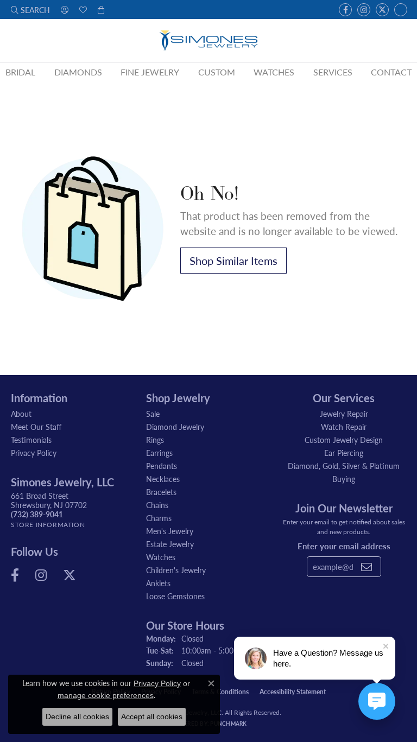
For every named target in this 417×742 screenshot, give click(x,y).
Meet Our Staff (36, 426)
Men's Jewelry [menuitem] (169, 530)
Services (332, 72)
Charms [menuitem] (159, 517)
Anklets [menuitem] (158, 583)
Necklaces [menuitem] (163, 478)
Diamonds (78, 72)
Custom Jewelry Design (344, 439)
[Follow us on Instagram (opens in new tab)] (363, 9)
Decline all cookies (77, 716)
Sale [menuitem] (153, 413)
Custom (216, 72)
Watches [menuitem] (160, 556)
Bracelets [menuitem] (161, 491)
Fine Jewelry (150, 72)
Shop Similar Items (233, 260)
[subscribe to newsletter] (366, 566)
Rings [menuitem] (155, 439)
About (21, 413)
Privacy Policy (33, 452)
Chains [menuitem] (157, 504)
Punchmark (228, 723)
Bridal (20, 72)
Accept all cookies (151, 716)
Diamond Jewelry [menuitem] (175, 426)
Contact (391, 72)
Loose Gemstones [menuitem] (175, 596)
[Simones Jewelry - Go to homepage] (208, 40)
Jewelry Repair (344, 413)
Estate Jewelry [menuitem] (170, 543)
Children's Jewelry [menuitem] (176, 570)
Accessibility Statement (293, 691)
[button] (30, 9)
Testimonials (31, 439)
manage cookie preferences (106, 695)
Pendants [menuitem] (161, 465)
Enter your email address (344, 545)
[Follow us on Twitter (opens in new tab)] (382, 9)
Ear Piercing (343, 452)
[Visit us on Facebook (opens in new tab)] (345, 9)
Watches (274, 72)
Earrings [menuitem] (159, 452)
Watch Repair (344, 426)
